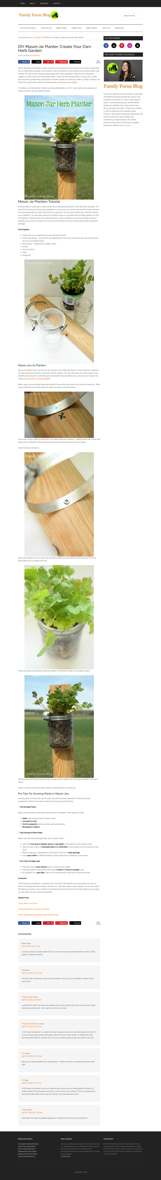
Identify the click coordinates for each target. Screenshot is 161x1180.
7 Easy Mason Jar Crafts (27, 903)
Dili (23, 1080)
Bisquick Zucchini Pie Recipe (27, 1154)
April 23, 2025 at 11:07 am (32, 973)
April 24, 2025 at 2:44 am (31, 1000)
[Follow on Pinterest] (121, 45)
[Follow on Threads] (137, 45)
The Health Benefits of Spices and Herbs (33, 909)
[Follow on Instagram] (129, 45)
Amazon (128, 125)
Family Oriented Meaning (26, 1156)
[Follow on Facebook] (106, 45)
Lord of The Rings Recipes (26, 1146)
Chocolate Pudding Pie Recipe (28, 1144)
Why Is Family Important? (26, 1149)
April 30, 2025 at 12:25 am (32, 1113)
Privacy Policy (65, 1156)
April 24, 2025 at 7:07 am (31, 1027)
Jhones (24, 1110)
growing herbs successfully (34, 379)
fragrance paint (28, 997)
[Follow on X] (113, 45)
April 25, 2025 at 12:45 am (32, 1056)
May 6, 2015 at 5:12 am (31, 946)
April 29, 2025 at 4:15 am (31, 1083)
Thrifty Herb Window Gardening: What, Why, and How (38, 915)
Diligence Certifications (31, 1024)
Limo (24, 1053)
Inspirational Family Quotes (27, 1151)
